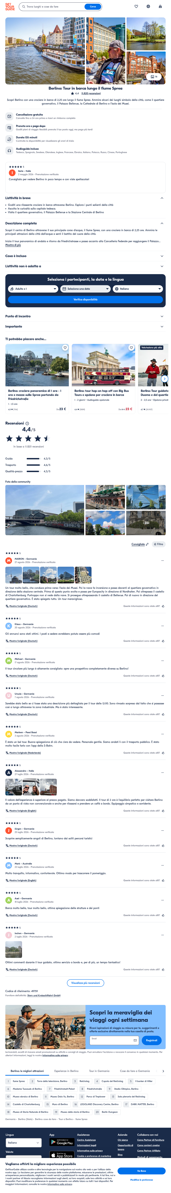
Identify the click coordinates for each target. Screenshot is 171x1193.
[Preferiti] (136, 6)
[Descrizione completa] (162, 223)
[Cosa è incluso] (162, 256)
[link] (37, 379)
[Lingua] (148, 6)
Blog (120, 1154)
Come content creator (148, 1145)
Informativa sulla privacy (55, 1055)
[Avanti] (164, 378)
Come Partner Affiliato (148, 1150)
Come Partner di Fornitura (150, 1140)
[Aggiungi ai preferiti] (65, 348)
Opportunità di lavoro (125, 1147)
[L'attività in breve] (162, 198)
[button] (85, 93)
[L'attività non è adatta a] (162, 266)
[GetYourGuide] (10, 6)
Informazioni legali (86, 1145)
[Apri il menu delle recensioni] (163, 560)
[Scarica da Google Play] (61, 1142)
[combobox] (51, 6)
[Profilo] (160, 6)
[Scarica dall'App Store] (61, 1155)
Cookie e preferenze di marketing (94, 1156)
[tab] (27, 1071)
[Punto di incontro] (162, 316)
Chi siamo (123, 1140)
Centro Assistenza (86, 1140)
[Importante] (162, 326)
